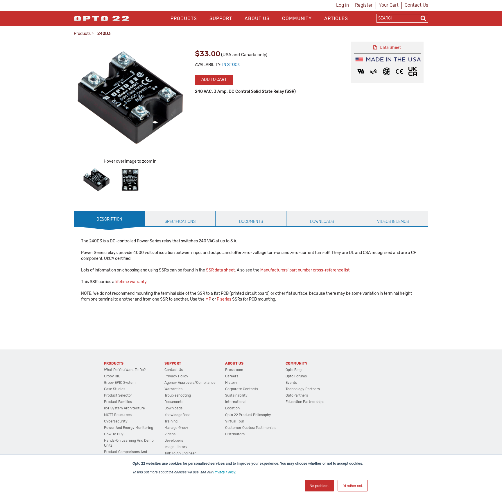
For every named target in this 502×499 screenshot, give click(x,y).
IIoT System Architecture (124, 408)
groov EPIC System (120, 383)
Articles (336, 18)
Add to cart (214, 79)
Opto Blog (294, 370)
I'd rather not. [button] (353, 485)
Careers (231, 376)
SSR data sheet (220, 270)
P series (224, 299)
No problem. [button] (319, 485)
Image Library (175, 447)
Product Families (118, 402)
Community (297, 18)
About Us (257, 18)
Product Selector (118, 395)
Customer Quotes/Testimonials (250, 428)
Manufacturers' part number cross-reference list (304, 270)
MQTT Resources (118, 415)
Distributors (235, 434)
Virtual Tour (234, 421)
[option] (96, 180)
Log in (342, 5)
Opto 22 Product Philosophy (248, 415)
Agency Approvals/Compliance (190, 383)
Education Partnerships (305, 402)
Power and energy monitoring (128, 428)
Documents (173, 402)
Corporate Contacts (241, 389)
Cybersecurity (116, 421)
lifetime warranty (130, 281)
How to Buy (113, 434)
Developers (173, 440)
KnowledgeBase (177, 415)
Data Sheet (390, 47)
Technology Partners (303, 389)
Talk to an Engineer (180, 453)
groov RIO (112, 376)
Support (220, 18)
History (231, 383)
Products (184, 18)
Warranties (173, 389)
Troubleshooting (177, 395)
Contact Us (416, 5)
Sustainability (236, 395)
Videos (169, 434)
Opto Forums (296, 376)
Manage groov (176, 428)
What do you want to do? (125, 370)
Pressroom (234, 370)
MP (208, 299)
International (235, 402)
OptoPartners (297, 395)
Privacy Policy (224, 471)
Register (364, 5)
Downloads (173, 408)
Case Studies (114, 389)
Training (171, 421)
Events (291, 383)
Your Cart (389, 5)
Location (232, 408)
